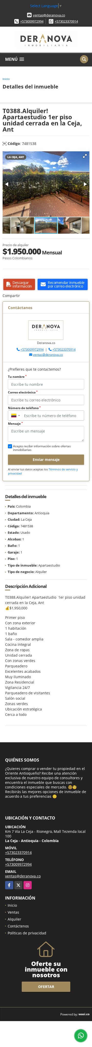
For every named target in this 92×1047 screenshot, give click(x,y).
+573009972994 (31, 21)
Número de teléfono (24, 408)
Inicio (6, 79)
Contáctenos (18, 926)
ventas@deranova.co (49, 15)
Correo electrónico (23, 392)
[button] (85, 156)
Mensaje (15, 423)
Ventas (13, 912)
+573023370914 (66, 21)
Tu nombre (17, 376)
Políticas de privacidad (27, 933)
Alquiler (14, 919)
